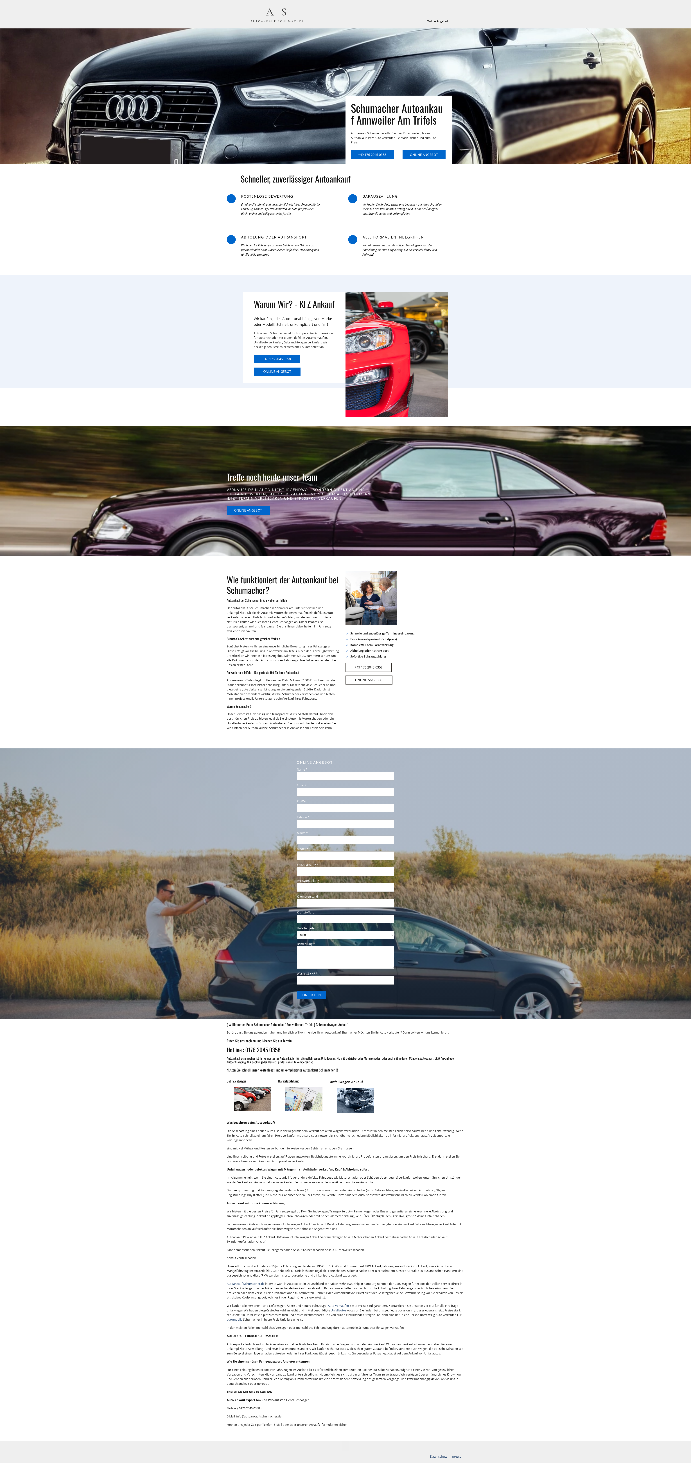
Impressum (456, 1457)
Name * (302, 769)
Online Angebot (437, 21)
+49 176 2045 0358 (372, 154)
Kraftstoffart (305, 912)
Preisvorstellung (308, 881)
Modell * (302, 849)
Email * (302, 785)
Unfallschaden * (308, 928)
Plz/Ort (301, 801)
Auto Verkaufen (338, 1306)
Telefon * (303, 817)
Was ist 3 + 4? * (307, 974)
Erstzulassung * (307, 865)
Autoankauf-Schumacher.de (246, 1284)
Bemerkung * (306, 944)
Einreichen (311, 995)
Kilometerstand (307, 897)
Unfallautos (338, 1310)
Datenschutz (439, 1457)
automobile (235, 1320)
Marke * (302, 833)
